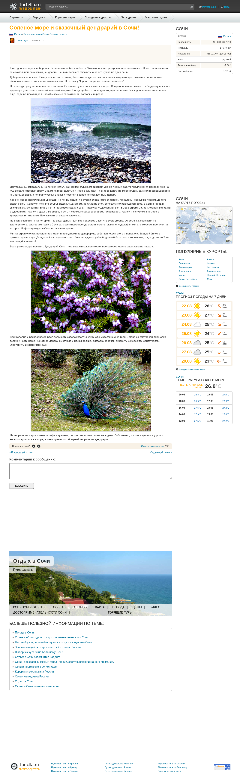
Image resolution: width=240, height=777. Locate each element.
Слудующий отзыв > (161, 452)
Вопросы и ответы (29, 607)
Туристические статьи (169, 771)
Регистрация (209, 7)
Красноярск (184, 271)
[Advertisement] (90, 54)
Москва (182, 275)
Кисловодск (213, 267)
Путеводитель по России (118, 767)
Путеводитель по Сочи (35, 34)
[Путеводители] (25, 9)
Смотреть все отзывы (152, 446)
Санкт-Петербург (187, 279)
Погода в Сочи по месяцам (192, 369)
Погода (118, 607)
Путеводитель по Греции (64, 763)
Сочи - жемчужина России (32, 676)
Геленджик (184, 263)
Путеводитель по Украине (118, 771)
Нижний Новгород (216, 275)
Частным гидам (156, 17)
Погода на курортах (98, 17)
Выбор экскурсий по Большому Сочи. (39, 652)
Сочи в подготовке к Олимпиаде (36, 666)
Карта (100, 607)
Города (38, 17)
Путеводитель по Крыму (64, 767)
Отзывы (80, 607)
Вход (227, 7)
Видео (155, 607)
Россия (18, 34)
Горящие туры (65, 17)
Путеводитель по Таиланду (172, 767)
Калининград (185, 267)
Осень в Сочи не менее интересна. (37, 686)
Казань (210, 263)
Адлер (181, 259)
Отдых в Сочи (31, 561)
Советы (59, 607)
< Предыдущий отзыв (20, 452)
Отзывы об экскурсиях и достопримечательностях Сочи (51, 637)
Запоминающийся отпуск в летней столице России (48, 647)
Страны (15, 17)
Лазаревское (214, 271)
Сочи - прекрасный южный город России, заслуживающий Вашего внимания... (65, 661)
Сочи (209, 279)
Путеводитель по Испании (119, 763)
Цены (137, 607)
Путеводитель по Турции (64, 771)
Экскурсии (128, 17)
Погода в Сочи (24, 632)
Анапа (210, 259)
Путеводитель (23, 569)
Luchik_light (22, 40)
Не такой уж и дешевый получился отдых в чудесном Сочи (53, 642)
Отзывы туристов (59, 34)
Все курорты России (189, 286)
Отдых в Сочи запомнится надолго (37, 656)
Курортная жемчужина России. (35, 671)
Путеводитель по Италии (171, 763)
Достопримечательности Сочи (40, 612)
